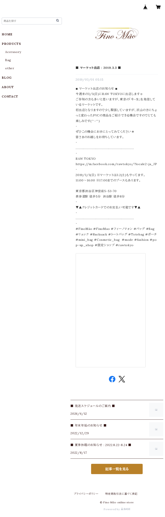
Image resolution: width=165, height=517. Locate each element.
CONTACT (10, 96)
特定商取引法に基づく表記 (121, 493)
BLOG (7, 78)
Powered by (112, 509)
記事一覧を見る (117, 469)
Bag (8, 60)
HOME (7, 34)
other (9, 68)
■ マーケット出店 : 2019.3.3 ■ (98, 68)
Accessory (13, 52)
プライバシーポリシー (86, 493)
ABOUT (8, 87)
